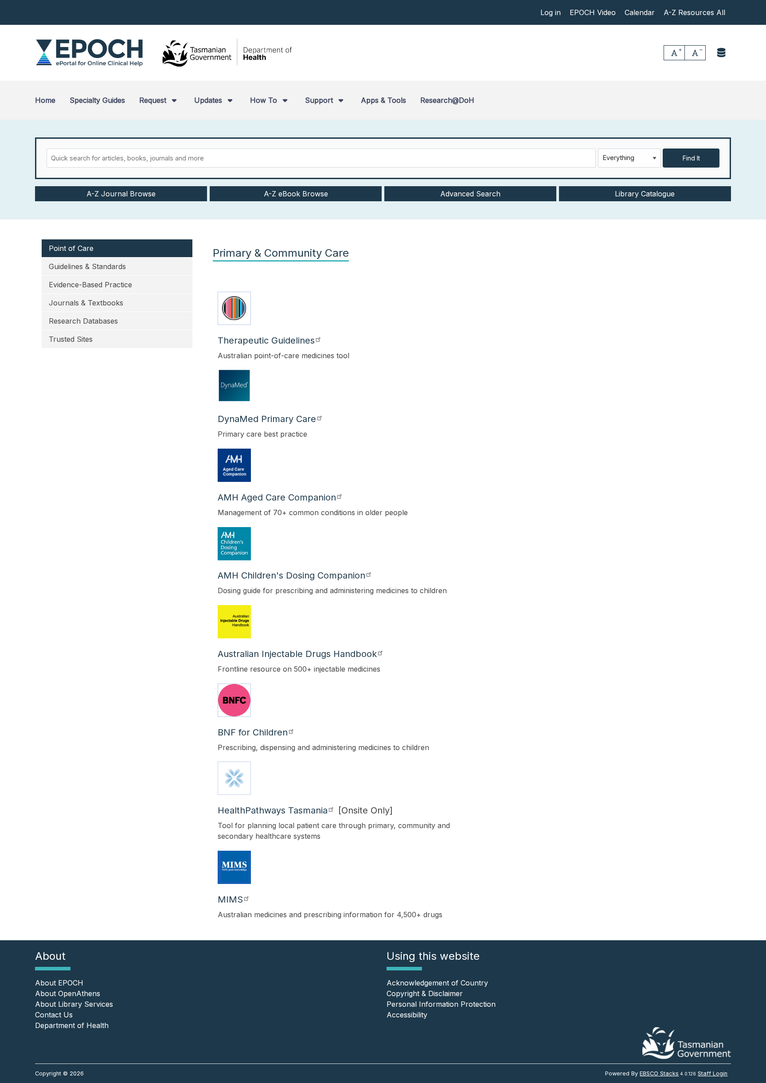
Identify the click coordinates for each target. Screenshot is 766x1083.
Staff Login (712, 1073)
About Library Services (74, 1004)
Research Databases (83, 321)
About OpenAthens (67, 993)
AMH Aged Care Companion (277, 497)
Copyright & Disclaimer (425, 993)
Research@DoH (447, 100)
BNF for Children (253, 732)
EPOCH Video (593, 12)
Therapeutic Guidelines (266, 340)
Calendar (640, 12)
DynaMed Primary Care (267, 419)
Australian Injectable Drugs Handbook (297, 654)
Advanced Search (470, 193)
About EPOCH (59, 982)
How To (264, 100)
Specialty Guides (97, 100)
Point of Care (71, 248)
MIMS (230, 899)
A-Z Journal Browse (121, 193)
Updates (209, 100)
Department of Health (72, 1025)
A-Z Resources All (694, 12)
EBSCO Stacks (659, 1073)
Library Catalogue (645, 193)
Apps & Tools (383, 100)
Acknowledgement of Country (437, 982)
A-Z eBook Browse (296, 193)
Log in (550, 12)
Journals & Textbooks (86, 302)
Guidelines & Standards (87, 266)
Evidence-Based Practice (90, 284)
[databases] (722, 52)
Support (320, 100)
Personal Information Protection (441, 1004)
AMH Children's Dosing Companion (291, 575)
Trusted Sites (71, 339)
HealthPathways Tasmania (273, 810)
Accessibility (407, 1014)
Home (45, 100)
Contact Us (54, 1014)
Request (153, 100)
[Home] (89, 52)
